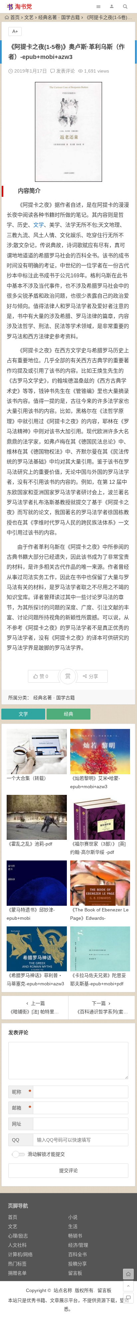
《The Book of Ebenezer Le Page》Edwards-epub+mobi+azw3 (99, 918)
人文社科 (17, 1245)
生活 (72, 1226)
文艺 (29, 17)
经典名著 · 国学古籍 (59, 17)
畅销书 (75, 1235)
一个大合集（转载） (28, 778)
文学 (38, 225)
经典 (68, 714)
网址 (16, 1124)
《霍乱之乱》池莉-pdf (29, 843)
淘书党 (23, 7)
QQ (15, 1140)
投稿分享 (77, 1263)
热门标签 (17, 1263)
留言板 (75, 1273)
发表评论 (65, 71)
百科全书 (77, 1254)
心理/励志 (18, 1235)
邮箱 (21, 1108)
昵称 (21, 1092)
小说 (72, 1217)
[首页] (128, 1274)
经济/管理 (78, 1245)
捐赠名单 (17, 1273)
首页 (15, 17)
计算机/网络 (20, 1254)
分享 (93, 676)
